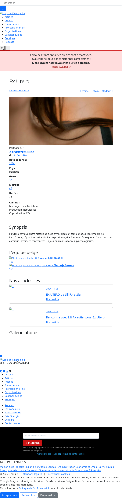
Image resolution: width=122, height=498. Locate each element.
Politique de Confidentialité (34, 488)
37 (10, 180)
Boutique (10, 38)
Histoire (95, 91)
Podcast (9, 41)
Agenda (9, 20)
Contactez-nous (13, 423)
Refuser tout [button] (29, 495)
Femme (84, 91)
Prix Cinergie (12, 416)
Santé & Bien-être (19, 90)
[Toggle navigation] (2, 48)
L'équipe (9, 419)
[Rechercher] (3, 8)
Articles (9, 17)
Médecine (107, 91)
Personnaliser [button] (48, 495)
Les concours (12, 409)
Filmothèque (12, 24)
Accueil (9, 374)
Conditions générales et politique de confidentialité (61, 454)
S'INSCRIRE (33, 443)
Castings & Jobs (13, 34)
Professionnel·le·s (15, 27)
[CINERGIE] (12, 13)
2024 (12, 163)
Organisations (13, 31)
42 (10, 188)
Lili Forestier (20, 155)
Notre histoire (13, 412)
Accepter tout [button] (9, 495)
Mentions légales (32, 474)
